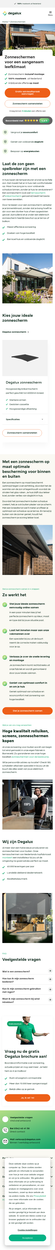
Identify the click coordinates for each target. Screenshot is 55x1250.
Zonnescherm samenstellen (28, 103)
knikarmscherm (13, 195)
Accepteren (27, 1238)
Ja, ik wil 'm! (27, 1097)
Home (5, 22)
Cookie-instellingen (27, 1230)
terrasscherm (38, 192)
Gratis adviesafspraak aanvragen (27, 92)
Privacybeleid (40, 1196)
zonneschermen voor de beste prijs (30, 756)
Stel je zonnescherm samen (27, 710)
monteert (7, 857)
